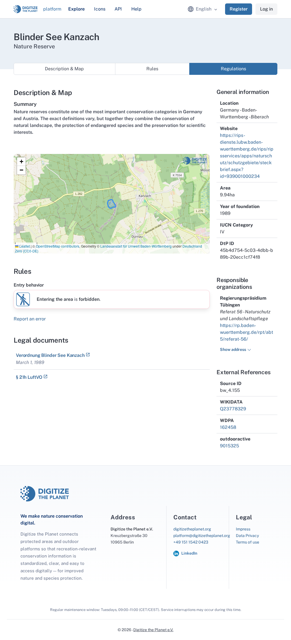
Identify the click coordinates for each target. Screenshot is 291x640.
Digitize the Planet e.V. (153, 629)
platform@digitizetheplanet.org (201, 535)
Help (136, 9)
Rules (152, 68)
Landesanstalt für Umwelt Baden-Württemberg (136, 246)
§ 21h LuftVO (29, 377)
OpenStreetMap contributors (57, 246)
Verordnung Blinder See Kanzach (50, 355)
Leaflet (24, 246)
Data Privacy (247, 535)
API (118, 9)
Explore (76, 9)
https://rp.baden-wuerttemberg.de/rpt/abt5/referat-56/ (246, 332)
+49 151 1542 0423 (190, 542)
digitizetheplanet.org (192, 529)
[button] (21, 161)
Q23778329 (233, 408)
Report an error (30, 319)
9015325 (229, 445)
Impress (243, 529)
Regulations (233, 68)
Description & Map (64, 68)
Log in (266, 9)
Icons (99, 9)
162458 (228, 427)
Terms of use (247, 542)
